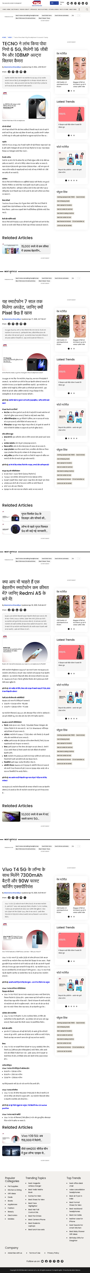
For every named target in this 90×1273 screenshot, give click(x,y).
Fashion (22, 9)
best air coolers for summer (64, 209)
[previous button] (76, 15)
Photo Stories (64, 9)
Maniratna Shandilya (12, 67)
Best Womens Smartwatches (25, 18)
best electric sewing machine (65, 213)
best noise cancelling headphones (27, 15)
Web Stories (72, 9)
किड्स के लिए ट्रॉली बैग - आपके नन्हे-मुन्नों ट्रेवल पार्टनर (69, 171)
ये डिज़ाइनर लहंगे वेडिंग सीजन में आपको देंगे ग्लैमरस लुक (69, 125)
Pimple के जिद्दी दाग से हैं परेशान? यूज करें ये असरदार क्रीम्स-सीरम (79, 84)
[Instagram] (75, 3)
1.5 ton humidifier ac (78, 221)
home (4, 37)
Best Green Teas (44, 18)
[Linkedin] (83, 3)
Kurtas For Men (34, 1196)
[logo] (37, 3)
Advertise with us (15, 1253)
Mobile (8, 9)
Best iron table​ (75, 1215)
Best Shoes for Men (36, 1199)
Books (10, 1201)
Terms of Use (34, 1253)
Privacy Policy (53, 1253)
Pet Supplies (13, 1186)
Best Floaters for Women (64, 221)
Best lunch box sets (36, 1229)
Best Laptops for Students (64, 205)
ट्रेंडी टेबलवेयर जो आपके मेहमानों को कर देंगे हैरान (62, 84)
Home (4, 9)
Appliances (33, 9)
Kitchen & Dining (54, 9)
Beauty (27, 9)
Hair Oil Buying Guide (63, 201)
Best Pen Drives (34, 1216)
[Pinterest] (79, 3)
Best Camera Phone (36, 1219)
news (10, 37)
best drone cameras (61, 15)
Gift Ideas (12, 1193)
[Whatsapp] (86, 3)
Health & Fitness (43, 9)
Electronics (15, 9)
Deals (10, 1197)
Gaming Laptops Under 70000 (66, 197)
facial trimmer (80, 197)
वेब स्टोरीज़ (62, 53)
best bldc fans (46, 15)
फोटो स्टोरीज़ (63, 147)
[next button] (79, 15)
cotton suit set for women (64, 225)
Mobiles (11, 1219)
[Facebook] (72, 3)
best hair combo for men (64, 217)
